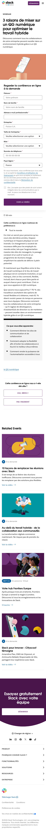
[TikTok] (35, 740)
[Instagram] (16, 740)
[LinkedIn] (11, 740)
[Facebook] (20, 740)
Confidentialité (8, 802)
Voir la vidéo (22, 202)
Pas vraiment (23, 402)
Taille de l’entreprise (12, 132)
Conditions (20, 802)
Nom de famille (10, 103)
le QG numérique (11, 369)
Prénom (7, 93)
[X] (25, 740)
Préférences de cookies (11, 808)
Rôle (6, 142)
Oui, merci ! (23, 393)
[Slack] (8, 3)
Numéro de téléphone (13, 151)
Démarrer (33, 3)
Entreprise (8, 122)
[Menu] (42, 3)
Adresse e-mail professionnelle (16, 113)
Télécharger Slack (9, 797)
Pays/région (9, 161)
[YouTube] (30, 740)
